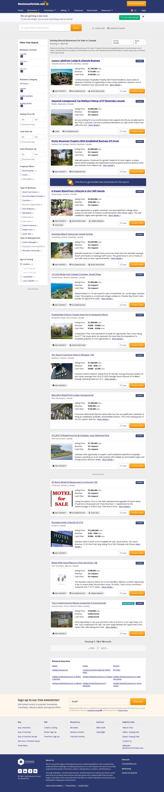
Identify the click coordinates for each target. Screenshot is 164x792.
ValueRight (100, 732)
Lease (25, 175)
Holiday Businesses (60, 670)
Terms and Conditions (54, 785)
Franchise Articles (77, 736)
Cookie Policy (83, 785)
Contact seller (137, 91)
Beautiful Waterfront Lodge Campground (73, 395)
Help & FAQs (127, 727)
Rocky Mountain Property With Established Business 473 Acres (85, 141)
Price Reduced (28, 208)
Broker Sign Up (50, 732)
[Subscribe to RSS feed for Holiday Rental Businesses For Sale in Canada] (35, 771)
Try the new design (129, 17)
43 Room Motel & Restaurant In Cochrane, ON (74, 482)
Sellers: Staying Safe (130, 732)
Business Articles (77, 732)
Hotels (85, 666)
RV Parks (116, 670)
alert (100, 28)
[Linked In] (25, 771)
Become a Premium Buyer (29, 741)
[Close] (143, 16)
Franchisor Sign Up (52, 736)
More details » (115, 85)
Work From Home (30, 192)
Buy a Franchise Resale (27, 736)
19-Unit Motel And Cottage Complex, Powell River (76, 274)
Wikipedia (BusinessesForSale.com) (132, 746)
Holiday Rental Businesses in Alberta (67, 683)
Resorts (116, 666)
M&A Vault (100, 727)
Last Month (27, 276)
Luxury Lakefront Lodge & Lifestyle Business (76, 60)
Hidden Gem (28, 229)
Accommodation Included (33, 196)
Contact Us (127, 741)
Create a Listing (50, 727)
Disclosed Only (29, 124)
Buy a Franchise (24, 732)
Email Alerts (23, 745)
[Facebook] (30, 771)
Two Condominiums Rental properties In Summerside (79, 602)
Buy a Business (24, 727)
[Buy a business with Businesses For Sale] (35, 3)
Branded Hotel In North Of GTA (67, 522)
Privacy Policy (123, 710)
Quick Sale (27, 234)
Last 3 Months (29, 281)
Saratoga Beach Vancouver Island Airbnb (72, 233)
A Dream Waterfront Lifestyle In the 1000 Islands (78, 191)
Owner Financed (29, 225)
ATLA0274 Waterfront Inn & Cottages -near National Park (80, 435)
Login (143, 10)
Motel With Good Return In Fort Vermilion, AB (74, 562)
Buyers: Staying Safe (130, 736)
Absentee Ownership (31, 250)
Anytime (26, 264)
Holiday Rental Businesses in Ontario (98, 676)
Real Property (28, 170)
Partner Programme (129, 772)
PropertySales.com (129, 763)
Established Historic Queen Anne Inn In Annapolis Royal (80, 314)
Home (20, 10)
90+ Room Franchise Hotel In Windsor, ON (73, 354)
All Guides (74, 727)
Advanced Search (116, 28)
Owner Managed (29, 242)
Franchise (26, 200)
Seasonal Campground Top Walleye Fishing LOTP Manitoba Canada (88, 100)
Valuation (78, 10)
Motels (55, 666)
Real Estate (92, 10)
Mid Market (27, 213)
